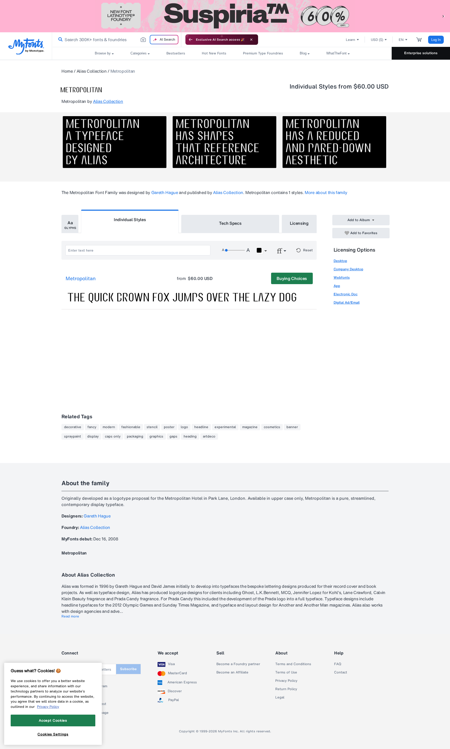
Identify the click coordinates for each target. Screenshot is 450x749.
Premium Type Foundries (263, 53)
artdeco (209, 436)
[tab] (69, 224)
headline (201, 427)
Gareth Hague (164, 192)
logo (184, 427)
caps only (113, 436)
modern (109, 427)
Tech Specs (230, 223)
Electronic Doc (346, 294)
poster (169, 427)
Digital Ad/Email (347, 302)
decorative (72, 427)
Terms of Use (286, 672)
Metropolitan (81, 278)
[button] (443, 16)
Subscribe (128, 668)
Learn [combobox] (350, 39)
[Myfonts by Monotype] (26, 46)
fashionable (130, 427)
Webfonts (342, 277)
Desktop (340, 260)
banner (292, 427)
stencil (152, 427)
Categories (138, 53)
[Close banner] (251, 39)
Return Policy (286, 689)
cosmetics (272, 427)
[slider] (235, 250)
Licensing (299, 223)
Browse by (103, 53)
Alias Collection (92, 71)
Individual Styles (130, 219)
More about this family (326, 192)
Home (67, 71)
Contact (340, 672)
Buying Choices (292, 278)
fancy (92, 427)
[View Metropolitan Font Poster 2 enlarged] (224, 142)
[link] (59, 39)
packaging (135, 436)
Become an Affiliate (232, 672)
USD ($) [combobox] (377, 39)
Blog (303, 53)
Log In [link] (436, 40)
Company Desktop (348, 269)
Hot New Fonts (214, 53)
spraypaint (72, 436)
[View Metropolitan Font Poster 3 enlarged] (334, 142)
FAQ (337, 664)
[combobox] (116, 39)
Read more (70, 616)
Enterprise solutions (421, 53)
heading (190, 436)
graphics (156, 436)
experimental (225, 427)
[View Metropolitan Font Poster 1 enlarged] (114, 142)
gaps (173, 436)
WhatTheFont (336, 53)
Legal (279, 697)
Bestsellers (175, 53)
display (93, 436)
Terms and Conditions (293, 664)
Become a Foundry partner (238, 664)
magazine (250, 427)
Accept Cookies (53, 720)
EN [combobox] (401, 39)
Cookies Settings (53, 734)
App (337, 285)
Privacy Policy (286, 681)
